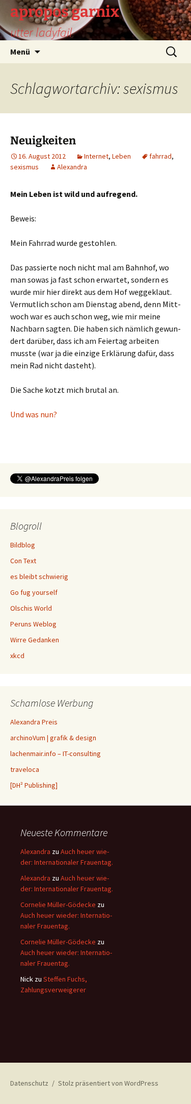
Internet (96, 156)
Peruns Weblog (33, 624)
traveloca (24, 769)
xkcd (17, 655)
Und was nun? (33, 414)
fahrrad (160, 156)
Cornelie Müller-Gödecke (58, 904)
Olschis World (31, 608)
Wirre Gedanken (34, 639)
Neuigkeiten (43, 140)
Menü (20, 51)
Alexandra (72, 166)
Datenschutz (29, 1083)
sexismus (24, 166)
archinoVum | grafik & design (53, 737)
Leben (121, 156)
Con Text (23, 560)
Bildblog (22, 544)
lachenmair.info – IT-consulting (55, 753)
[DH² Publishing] (34, 785)
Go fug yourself (34, 592)
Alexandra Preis (34, 721)
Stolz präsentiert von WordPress (108, 1083)
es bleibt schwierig (39, 576)
